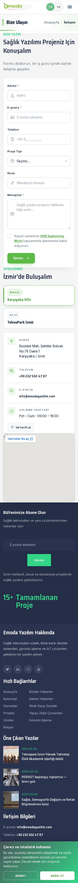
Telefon (13, 129)
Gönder (39, 560)
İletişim (8, 727)
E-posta (14, 107)
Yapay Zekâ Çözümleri (45, 713)
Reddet (20, 876)
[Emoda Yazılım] (18, 7)
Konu (11, 173)
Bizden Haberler (41, 692)
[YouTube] (38, 669)
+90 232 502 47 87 (33, 376)
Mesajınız (15, 195)
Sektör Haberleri (41, 699)
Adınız (13, 85)
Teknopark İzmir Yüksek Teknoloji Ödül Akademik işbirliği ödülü (46, 756)
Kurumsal (10, 699)
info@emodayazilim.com (37, 396)
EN (58, 7)
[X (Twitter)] (7, 669)
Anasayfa (51, 22)
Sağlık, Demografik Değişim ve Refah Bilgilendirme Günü (48, 801)
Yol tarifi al (23, 427)
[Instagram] (28, 669)
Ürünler (8, 720)
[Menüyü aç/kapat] (70, 7)
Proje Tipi (14, 151)
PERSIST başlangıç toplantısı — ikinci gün (44, 779)
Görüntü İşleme (40, 720)
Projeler (9, 713)
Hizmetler (10, 706)
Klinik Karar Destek (43, 706)
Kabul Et (57, 876)
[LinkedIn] (18, 669)
